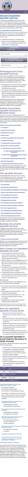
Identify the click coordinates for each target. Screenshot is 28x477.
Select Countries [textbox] (5, 54)
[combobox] (14, 54)
